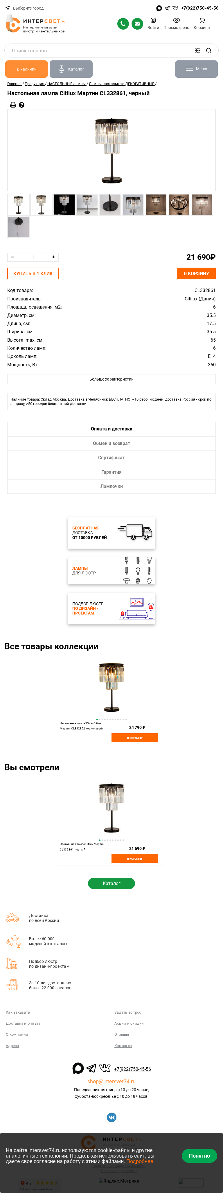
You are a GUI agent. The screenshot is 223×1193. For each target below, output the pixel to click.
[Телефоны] (123, 24)
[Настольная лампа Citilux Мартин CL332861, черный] (111, 150)
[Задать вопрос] (21, 105)
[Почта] (137, 24)
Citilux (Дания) (200, 299)
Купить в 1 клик (33, 273)
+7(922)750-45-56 (200, 8)
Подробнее (139, 1161)
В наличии (27, 69)
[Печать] (13, 105)
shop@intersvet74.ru (111, 1081)
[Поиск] (208, 50)
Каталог (112, 883)
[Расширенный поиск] (197, 50)
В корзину (196, 273)
